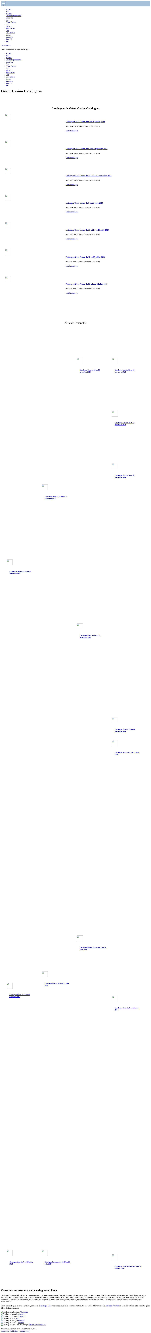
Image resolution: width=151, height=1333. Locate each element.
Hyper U (9, 26)
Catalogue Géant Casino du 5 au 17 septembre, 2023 (86, 149)
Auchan (9, 14)
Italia (17, 1318)
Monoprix (9, 37)
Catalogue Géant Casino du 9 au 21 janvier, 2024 (85, 122)
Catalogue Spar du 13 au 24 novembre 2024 (125, 730)
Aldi (7, 11)
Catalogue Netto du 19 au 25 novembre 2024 (90, 636)
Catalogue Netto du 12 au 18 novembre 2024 (19, 996)
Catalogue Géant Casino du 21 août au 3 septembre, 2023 (88, 176)
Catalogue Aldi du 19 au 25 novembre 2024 (124, 424)
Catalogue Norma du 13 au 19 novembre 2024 (20, 572)
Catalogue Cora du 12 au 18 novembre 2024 (90, 371)
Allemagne (24, 1312)
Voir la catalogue (72, 131)
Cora (7, 20)
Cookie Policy (25, 1331)
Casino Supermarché (13, 16)
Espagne (21, 1316)
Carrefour (9, 18)
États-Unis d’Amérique (37, 1325)
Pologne (21, 1320)
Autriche (21, 1314)
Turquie (21, 1323)
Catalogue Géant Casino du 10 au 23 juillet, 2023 (85, 257)
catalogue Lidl (45, 1306)
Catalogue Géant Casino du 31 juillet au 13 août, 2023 (87, 230)
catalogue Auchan (112, 1306)
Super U (9, 39)
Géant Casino (11, 22)
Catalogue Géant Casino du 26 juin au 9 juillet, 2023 (86, 284)
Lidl (7, 31)
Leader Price (10, 33)
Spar (7, 41)
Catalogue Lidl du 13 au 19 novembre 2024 (124, 371)
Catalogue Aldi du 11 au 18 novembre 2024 (124, 476)
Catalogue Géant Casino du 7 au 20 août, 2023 (84, 203)
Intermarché (10, 28)
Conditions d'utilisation (9, 1331)
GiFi (7, 24)
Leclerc (8, 35)
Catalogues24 (6, 45)
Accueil (8, 9)
